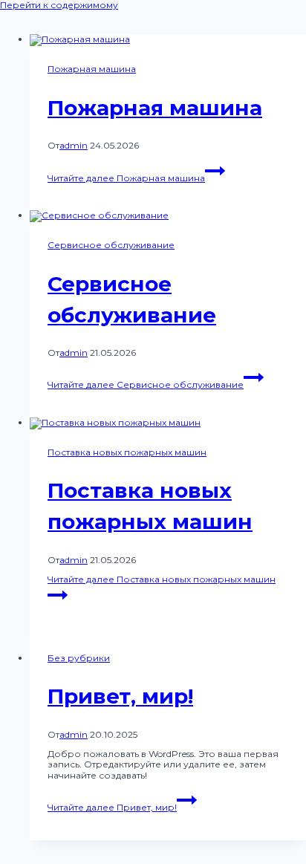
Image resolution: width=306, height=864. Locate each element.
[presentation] (168, 40)
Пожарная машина (92, 68)
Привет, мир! (120, 696)
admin (73, 145)
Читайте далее (126, 177)
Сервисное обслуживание (111, 244)
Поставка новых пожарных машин (127, 452)
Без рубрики (79, 657)
